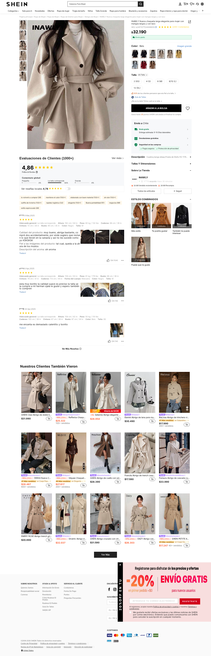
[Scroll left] (199, 11)
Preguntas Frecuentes (72, 598)
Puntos (66, 595)
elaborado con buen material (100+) (84, 197)
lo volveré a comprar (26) (31, 197)
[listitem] (140, 215)
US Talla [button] (141, 75)
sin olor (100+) (110, 197)
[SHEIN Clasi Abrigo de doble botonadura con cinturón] (36, 392)
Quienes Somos (27, 588)
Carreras (24, 595)
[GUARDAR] (188, 108)
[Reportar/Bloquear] (122, 260)
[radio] (135, 54)
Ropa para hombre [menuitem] (118, 11)
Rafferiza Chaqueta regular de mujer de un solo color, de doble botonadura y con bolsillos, (71, 417)
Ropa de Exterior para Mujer (72, 17)
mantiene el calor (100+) (56, 197)
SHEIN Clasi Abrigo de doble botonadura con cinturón (36, 415)
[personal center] (180, 4)
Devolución (46, 591)
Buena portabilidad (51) (95, 203)
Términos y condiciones (77, 643)
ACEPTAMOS (112, 630)
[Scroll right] (203, 11)
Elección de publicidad (83, 647)
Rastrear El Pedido (49, 603)
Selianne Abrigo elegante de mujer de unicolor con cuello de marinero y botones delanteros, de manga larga (106, 415)
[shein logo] (16, 4)
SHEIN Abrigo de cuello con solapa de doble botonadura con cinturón (105, 478)
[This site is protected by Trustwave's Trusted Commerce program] (109, 641)
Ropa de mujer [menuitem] (63, 11)
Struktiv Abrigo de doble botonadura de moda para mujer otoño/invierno (71, 539)
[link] (185, 4)
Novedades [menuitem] (40, 11)
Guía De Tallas (48, 607)
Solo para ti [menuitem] (27, 11)
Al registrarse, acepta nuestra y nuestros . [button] (163, 608)
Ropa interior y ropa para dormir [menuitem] (174, 11)
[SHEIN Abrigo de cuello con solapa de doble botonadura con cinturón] (105, 452)
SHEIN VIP (46, 610)
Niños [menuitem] (90, 11)
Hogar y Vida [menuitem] (196, 11)
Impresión (67, 647)
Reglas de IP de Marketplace (32, 647)
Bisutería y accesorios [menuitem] (138, 11)
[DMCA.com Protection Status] (115, 641)
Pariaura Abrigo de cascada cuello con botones (174, 478)
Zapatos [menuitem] (153, 11)
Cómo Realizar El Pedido (49, 599)
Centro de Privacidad (29, 643)
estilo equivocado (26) (30, 208)
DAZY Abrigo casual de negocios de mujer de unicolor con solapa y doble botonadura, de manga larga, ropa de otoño (140, 539)
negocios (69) (114, 203)
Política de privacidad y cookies (52, 643)
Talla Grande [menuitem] (101, 11)
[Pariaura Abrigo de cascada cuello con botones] (174, 452)
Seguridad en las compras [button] (150, 145)
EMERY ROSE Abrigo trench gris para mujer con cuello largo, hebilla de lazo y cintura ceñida (36, 536)
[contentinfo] (150, 635)
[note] (105, 411)
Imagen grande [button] (184, 46)
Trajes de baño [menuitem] (78, 11)
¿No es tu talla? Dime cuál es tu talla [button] (146, 101)
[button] (197, 4)
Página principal (25, 17)
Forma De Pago (70, 591)
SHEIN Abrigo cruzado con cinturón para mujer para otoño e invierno (105, 539)
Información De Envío (50, 588)
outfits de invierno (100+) (31, 203)
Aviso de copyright (53, 647)
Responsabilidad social (30, 591)
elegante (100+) (74, 203)
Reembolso (46, 595)
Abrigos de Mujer (91, 17)
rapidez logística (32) (54, 203)
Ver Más (105, 554)
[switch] (68, 188)
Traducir (22, 253)
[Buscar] (141, 4)
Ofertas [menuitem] (51, 11)
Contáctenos (69, 588)
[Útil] (108, 260)
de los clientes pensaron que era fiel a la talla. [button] (154, 93)
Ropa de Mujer (40, 17)
